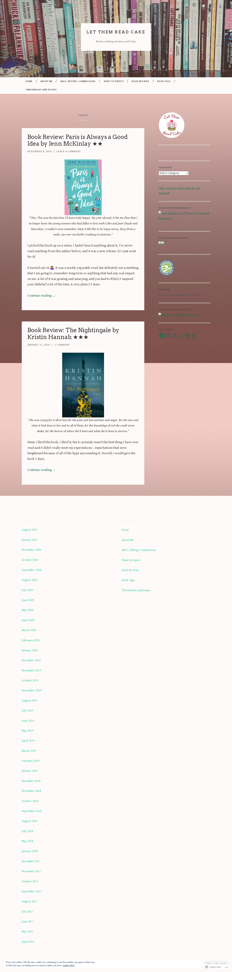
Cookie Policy (69, 965)
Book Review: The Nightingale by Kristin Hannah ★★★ (73, 334)
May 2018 (27, 841)
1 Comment (62, 344)
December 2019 (31, 660)
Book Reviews (140, 81)
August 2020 (29, 580)
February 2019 (31, 761)
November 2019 (31, 670)
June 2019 (28, 721)
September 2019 (32, 690)
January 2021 (30, 540)
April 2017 (28, 942)
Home (29, 81)
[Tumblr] (194, 336)
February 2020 (31, 640)
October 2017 (30, 881)
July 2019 (27, 710)
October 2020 (30, 560)
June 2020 (28, 600)
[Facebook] (161, 336)
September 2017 (32, 891)
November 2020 (31, 550)
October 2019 (30, 680)
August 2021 (29, 530)
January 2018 (30, 851)
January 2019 (30, 771)
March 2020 (29, 630)
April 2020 (28, 620)
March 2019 (29, 751)
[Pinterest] (187, 336)
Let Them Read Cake (116, 32)
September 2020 (32, 570)
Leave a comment (68, 151)
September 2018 (32, 811)
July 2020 (27, 590)
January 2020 (30, 650)
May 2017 (27, 931)
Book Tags (164, 81)
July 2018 (27, 831)
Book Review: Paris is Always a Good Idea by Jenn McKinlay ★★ (77, 140)
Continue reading (41, 296)
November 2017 (31, 871)
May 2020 (27, 610)
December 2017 (31, 861)
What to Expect (114, 81)
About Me (46, 81)
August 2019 (29, 700)
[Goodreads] (181, 336)
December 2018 (31, 781)
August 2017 (29, 901)
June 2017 (28, 921)
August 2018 (29, 821)
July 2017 (27, 911)
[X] (174, 336)
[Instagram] (168, 336)
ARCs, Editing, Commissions (78, 81)
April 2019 (28, 741)
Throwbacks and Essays (41, 89)
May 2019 (27, 731)
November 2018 (31, 791)
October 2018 (30, 801)
